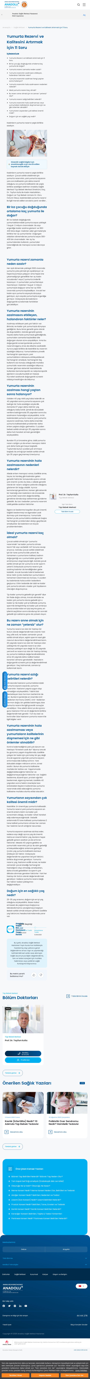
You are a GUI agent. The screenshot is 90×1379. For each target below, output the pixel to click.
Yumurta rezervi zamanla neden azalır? (25, 69)
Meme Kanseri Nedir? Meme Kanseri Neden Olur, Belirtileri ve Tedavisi (43, 1190)
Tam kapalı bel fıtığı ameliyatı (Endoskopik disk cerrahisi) (37, 1181)
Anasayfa (6, 27)
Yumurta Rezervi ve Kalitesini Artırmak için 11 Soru (27, 59)
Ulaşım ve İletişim (60, 1274)
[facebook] (4, 1306)
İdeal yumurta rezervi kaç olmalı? (22, 90)
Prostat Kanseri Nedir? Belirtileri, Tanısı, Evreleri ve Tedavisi (38, 1204)
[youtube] (26, 1306)
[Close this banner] (1, 14)
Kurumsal (34, 1274)
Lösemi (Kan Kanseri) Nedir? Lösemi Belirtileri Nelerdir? (36, 1199)
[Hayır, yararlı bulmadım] (41, 975)
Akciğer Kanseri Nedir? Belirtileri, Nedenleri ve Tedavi (35, 1195)
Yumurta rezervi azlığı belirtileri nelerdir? (25, 99)
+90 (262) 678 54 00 (80, 1350)
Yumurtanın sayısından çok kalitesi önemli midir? (26, 112)
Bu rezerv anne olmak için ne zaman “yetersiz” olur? (28, 94)
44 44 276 (82, 1315)
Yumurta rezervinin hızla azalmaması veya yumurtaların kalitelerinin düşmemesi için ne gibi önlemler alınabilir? (27, 105)
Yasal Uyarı (7, 1324)
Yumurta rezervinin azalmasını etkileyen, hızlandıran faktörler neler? (25, 74)
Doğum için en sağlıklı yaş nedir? (22, 116)
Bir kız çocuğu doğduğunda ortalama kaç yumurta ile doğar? (26, 65)
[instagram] (15, 1306)
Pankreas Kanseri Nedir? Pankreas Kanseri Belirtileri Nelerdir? (39, 1218)
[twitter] (9, 1306)
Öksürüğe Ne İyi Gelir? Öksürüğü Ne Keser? (30, 1186)
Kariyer (45, 1274)
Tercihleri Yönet (15, 1375)
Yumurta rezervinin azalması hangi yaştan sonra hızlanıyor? (26, 80)
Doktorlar (85, 1351)
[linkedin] (20, 1306)
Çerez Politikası (81, 1370)
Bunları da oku (85, 1359)
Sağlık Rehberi (19, 27)
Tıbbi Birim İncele (67, 512)
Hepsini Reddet (45, 1375)
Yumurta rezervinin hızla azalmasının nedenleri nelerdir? (28, 85)
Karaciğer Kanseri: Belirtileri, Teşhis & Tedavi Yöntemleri (36, 1213)
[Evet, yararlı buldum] (34, 975)
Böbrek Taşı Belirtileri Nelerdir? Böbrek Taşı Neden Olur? (37, 1176)
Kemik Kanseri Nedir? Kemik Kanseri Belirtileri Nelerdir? (36, 1209)
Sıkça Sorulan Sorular (79, 1324)
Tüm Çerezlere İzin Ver (74, 1375)
